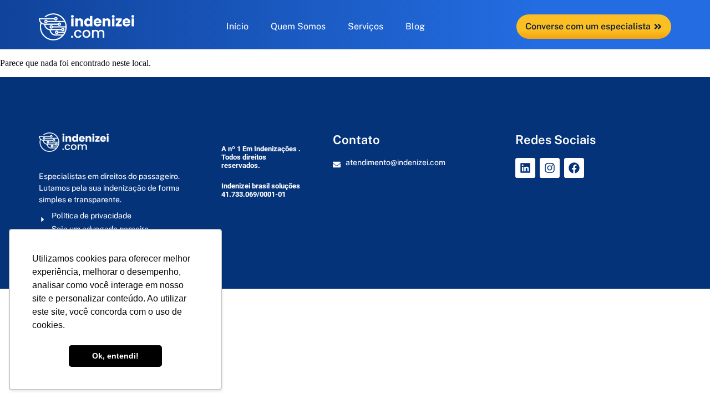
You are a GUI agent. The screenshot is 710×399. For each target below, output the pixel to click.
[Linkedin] (525, 168)
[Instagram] (550, 168)
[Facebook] (574, 168)
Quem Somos (298, 26)
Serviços (365, 26)
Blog (415, 26)
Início (237, 26)
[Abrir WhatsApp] (682, 371)
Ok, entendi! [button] (115, 355)
